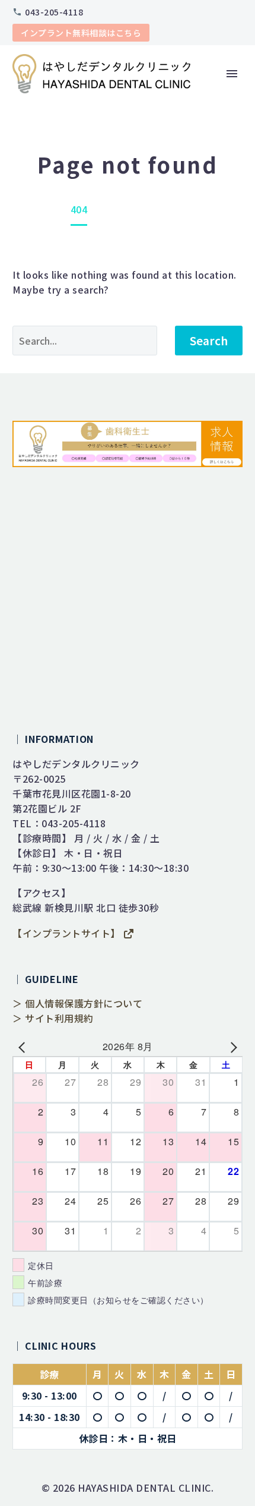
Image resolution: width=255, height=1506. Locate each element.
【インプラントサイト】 (67, 933)
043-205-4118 (54, 12)
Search (209, 340)
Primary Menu (232, 74)
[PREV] (23, 1046)
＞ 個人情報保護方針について (77, 1003)
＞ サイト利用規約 (53, 1018)
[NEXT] (231, 1046)
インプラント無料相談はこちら (81, 33)
